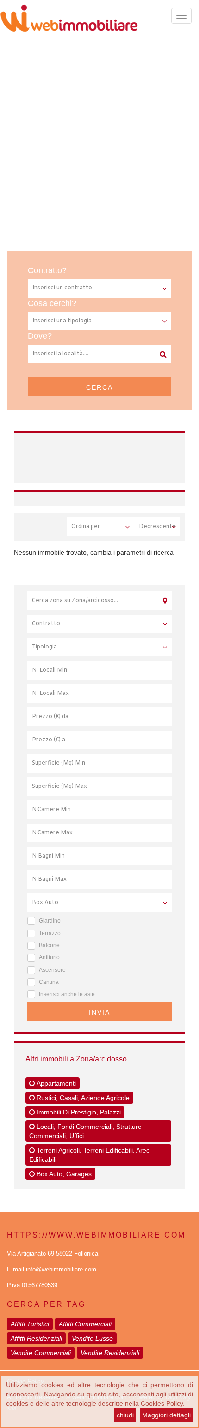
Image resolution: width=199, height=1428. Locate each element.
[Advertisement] (99, 144)
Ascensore (52, 970)
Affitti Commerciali (85, 1324)
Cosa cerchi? (52, 303)
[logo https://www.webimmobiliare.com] (99, 18)
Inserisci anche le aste (67, 994)
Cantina (49, 982)
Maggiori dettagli (166, 1415)
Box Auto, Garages (63, 1174)
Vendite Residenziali (110, 1352)
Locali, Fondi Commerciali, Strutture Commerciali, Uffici (85, 1131)
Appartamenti (55, 1083)
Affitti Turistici (30, 1324)
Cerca (99, 387)
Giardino (50, 920)
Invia (99, 1012)
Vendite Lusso (92, 1338)
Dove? (40, 336)
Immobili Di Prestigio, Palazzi (78, 1112)
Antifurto (49, 957)
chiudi (125, 1415)
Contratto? (47, 270)
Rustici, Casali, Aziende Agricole (82, 1097)
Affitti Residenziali (36, 1338)
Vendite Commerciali (41, 1352)
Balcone (49, 945)
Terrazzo (50, 933)
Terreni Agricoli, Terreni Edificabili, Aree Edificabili (89, 1154)
